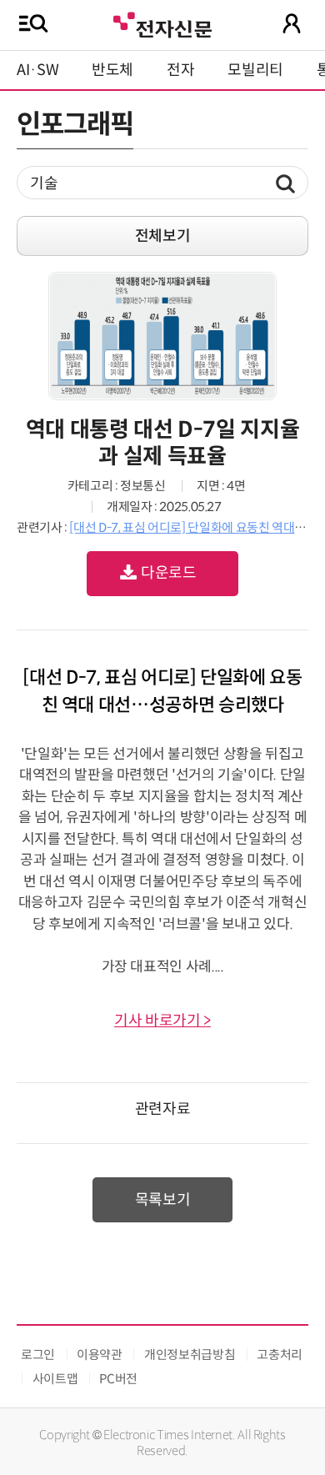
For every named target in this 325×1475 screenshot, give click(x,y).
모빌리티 (255, 70)
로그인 (38, 1354)
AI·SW (37, 70)
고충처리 (279, 1354)
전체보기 (163, 236)
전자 (180, 70)
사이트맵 (55, 1379)
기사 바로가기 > (162, 1020)
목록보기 (163, 1200)
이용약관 (99, 1354)
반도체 (112, 70)
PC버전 (118, 1379)
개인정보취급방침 (189, 1354)
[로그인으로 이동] (291, 23)
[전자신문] (162, 23)
